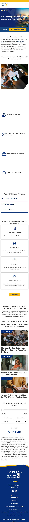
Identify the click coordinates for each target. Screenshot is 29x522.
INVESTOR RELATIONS (14, 509)
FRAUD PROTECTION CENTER (14, 515)
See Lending (5, 10)
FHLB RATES (14, 503)
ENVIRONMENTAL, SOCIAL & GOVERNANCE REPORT (15, 512)
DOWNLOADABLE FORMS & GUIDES (14, 506)
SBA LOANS (14, 500)
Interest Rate (21, 418)
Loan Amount (8, 418)
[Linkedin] (16, 491)
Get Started (14, 295)
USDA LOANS (14, 497)
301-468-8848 (14, 487)
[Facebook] (13, 491)
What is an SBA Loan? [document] (14, 37)
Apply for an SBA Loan (17, 29)
